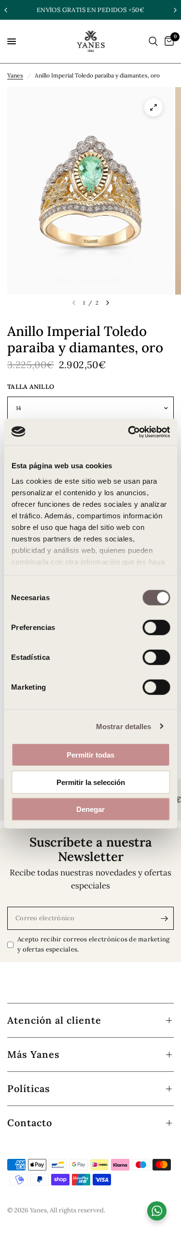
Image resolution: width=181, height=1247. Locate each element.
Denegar (90, 809)
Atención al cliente (54, 1020)
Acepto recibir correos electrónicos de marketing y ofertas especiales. (93, 944)
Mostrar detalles (124, 726)
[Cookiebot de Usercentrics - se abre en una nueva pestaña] (129, 431)
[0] (167, 41)
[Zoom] (153, 107)
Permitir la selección (90, 782)
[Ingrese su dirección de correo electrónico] (164, 918)
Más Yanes (33, 1054)
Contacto (29, 1123)
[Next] (107, 303)
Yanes (15, 75)
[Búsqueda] (153, 41)
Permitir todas (90, 755)
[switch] (156, 627)
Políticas (28, 1088)
